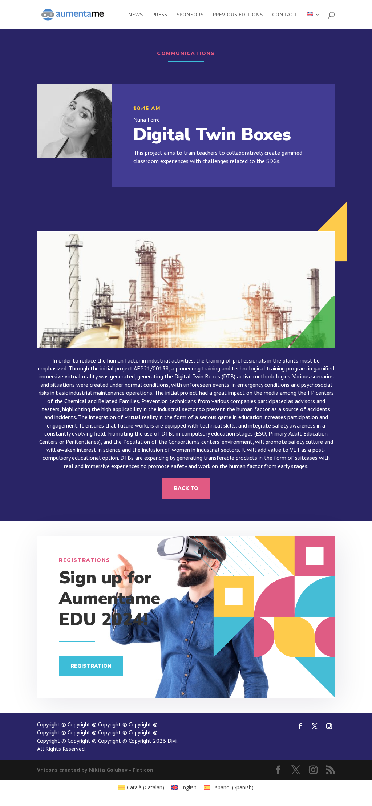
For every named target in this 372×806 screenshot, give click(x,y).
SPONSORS (190, 15)
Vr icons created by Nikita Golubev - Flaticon (95, 769)
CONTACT (284, 15)
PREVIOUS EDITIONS (238, 15)
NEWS (135, 15)
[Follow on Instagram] (329, 726)
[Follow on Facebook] (300, 726)
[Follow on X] (314, 726)
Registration (91, 666)
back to (186, 488)
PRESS (159, 15)
